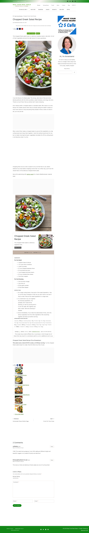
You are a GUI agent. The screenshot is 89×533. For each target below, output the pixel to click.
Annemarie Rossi (36, 331)
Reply (52, 446)
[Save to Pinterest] (22, 29)
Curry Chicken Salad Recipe (22, 385)
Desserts (54, 9)
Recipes (38, 5)
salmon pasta (30, 174)
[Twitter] (70, 1)
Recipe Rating (16, 476)
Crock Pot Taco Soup (48, 420)
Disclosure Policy (15, 530)
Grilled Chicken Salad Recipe (22, 394)
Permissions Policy (19, 528)
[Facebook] (68, 1)
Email (36, 501)
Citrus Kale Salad (19, 414)
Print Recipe (18, 247)
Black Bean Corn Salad (20, 404)
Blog (69, 5)
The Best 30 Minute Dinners (21, 1)
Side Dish (61, 9)
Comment (16, 482)
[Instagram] (73, 1)
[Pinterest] (75, 1)
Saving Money (46, 5)
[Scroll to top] (86, 529)
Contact (63, 5)
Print (38, 33)
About (58, 5)
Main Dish (33, 9)
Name (15, 501)
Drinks (68, 9)
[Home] (13, 16)
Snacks (47, 9)
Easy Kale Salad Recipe (21, 375)
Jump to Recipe (31, 33)
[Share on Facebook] (17, 29)
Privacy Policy (10, 528)
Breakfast (40, 9)
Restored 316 (84, 530)
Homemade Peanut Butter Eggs (21, 420)
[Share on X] (20, 29)
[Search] (74, 72)
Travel (52, 5)
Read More (67, 68)
